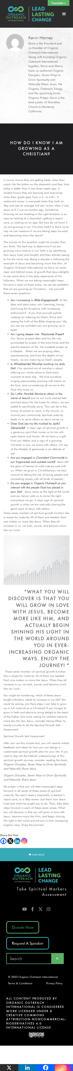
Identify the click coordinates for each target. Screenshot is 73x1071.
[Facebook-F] (32, 909)
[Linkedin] (17, 841)
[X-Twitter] (40, 909)
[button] (64, 14)
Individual (38, 854)
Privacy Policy (55, 983)
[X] (10, 841)
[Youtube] (24, 909)
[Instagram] (24, 841)
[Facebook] (3, 841)
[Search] (57, 958)
